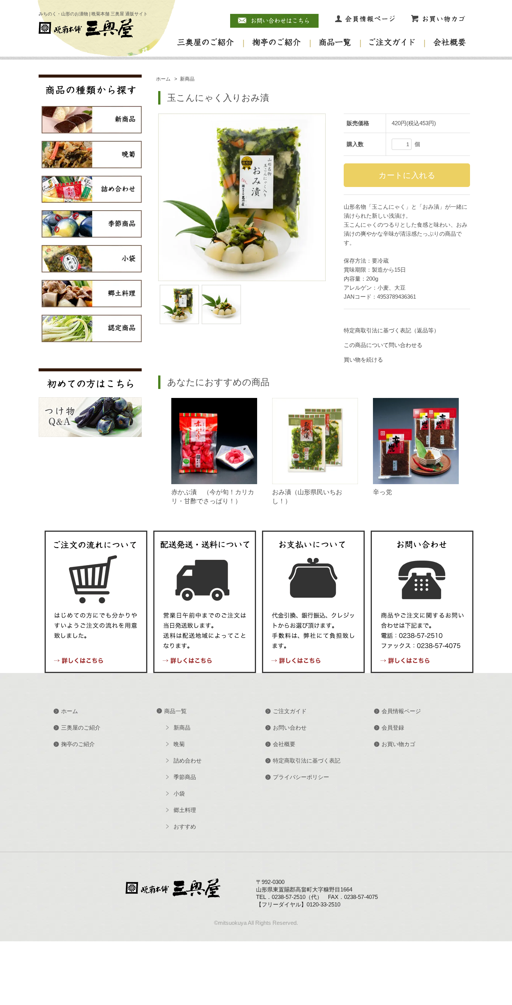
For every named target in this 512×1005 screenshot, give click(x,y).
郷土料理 (185, 810)
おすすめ (185, 826)
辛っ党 (382, 492)
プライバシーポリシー (301, 777)
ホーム (163, 79)
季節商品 (185, 777)
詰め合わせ (188, 760)
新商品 (187, 79)
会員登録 (393, 727)
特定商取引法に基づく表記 (306, 760)
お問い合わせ (290, 727)
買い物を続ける (363, 359)
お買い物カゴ (398, 744)
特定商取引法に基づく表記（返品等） (391, 330)
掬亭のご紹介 (78, 744)
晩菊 (179, 744)
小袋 (179, 793)
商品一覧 (175, 711)
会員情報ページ (401, 711)
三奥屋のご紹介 (80, 727)
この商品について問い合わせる (383, 345)
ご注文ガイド (290, 711)
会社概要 (284, 744)
